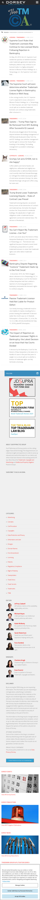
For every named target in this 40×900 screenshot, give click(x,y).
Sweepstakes (12, 575)
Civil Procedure (12, 526)
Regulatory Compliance (15, 566)
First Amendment (13, 553)
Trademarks (21, 37)
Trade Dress (11, 580)
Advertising (11, 517)
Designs (10, 544)
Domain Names (12, 548)
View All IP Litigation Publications (11, 825)
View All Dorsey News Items (10, 856)
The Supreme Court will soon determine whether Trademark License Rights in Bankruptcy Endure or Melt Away (23, 88)
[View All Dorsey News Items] (20, 853)
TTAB (9, 593)
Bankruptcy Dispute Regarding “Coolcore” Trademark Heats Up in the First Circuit (23, 267)
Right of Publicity (13, 571)
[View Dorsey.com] (15, 4)
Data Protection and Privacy (16, 535)
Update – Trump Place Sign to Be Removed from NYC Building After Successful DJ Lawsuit (23, 125)
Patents (10, 562)
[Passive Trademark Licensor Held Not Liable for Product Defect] (4, 297)
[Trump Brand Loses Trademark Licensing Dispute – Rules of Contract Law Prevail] (4, 191)
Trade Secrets (12, 584)
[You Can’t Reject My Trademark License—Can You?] (4, 229)
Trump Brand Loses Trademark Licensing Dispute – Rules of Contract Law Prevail (23, 196)
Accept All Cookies (20, 896)
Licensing (12, 37)
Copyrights (13, 156)
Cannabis (10, 522)
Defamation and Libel (14, 540)
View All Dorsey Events (8, 794)
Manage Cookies (20, 885)
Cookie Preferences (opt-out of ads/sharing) (20, 760)
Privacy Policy (6, 881)
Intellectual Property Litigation (25, 462)
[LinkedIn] (37, 373)
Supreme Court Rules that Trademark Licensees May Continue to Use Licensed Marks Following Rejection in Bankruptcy (23, 47)
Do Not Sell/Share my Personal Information (20, 891)
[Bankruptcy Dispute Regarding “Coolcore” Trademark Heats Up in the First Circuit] (4, 262)
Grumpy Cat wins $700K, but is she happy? (23, 160)
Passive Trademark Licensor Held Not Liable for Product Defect (22, 301)
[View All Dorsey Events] (20, 792)
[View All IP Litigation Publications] (20, 823)
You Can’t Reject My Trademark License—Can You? (23, 231)
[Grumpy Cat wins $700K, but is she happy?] (4, 158)
